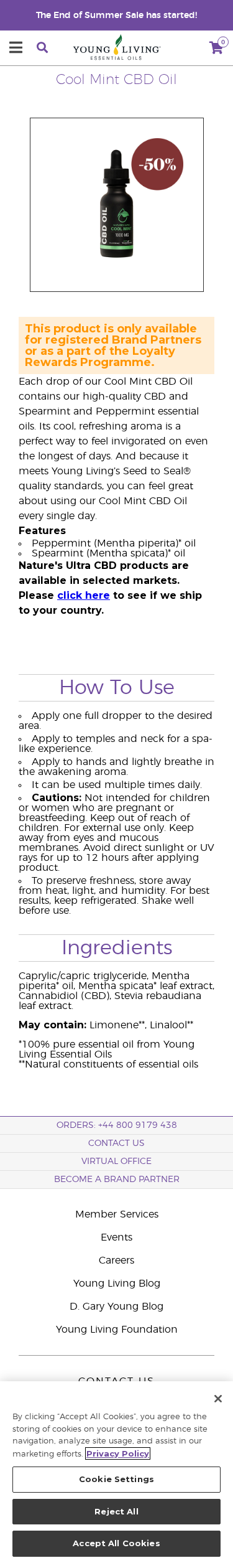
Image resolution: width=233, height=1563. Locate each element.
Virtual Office (116, 1161)
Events (116, 1237)
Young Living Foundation (117, 1330)
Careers (116, 1260)
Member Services (116, 1214)
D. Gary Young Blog (116, 1307)
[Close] (218, 1398)
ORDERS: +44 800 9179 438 (117, 1125)
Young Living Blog (116, 1283)
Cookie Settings (116, 1479)
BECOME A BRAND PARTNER (117, 1179)
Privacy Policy (117, 1453)
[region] (116, 1472)
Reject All (116, 1511)
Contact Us (116, 1143)
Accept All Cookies (116, 1543)
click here (83, 595)
